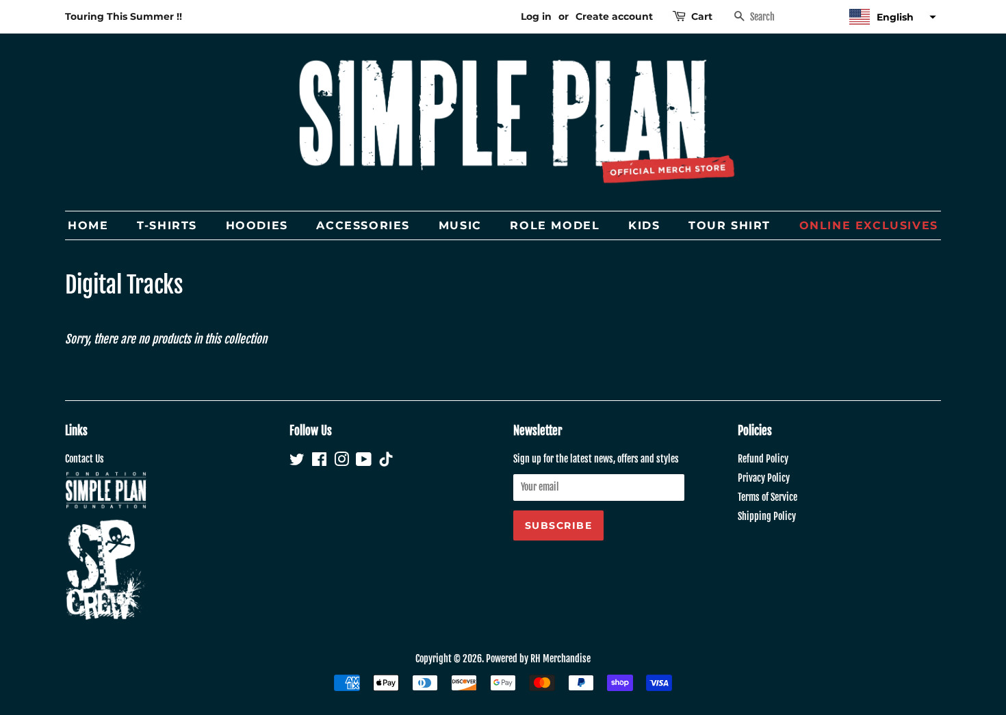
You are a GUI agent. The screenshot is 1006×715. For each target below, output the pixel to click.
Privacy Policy (764, 477)
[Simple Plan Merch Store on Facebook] (319, 461)
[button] (891, 16)
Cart (701, 16)
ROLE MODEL (554, 225)
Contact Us (84, 458)
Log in (536, 16)
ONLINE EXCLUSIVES (868, 225)
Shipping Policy (767, 516)
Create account (614, 16)
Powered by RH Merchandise (538, 658)
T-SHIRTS (167, 225)
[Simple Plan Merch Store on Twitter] (297, 461)
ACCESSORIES (363, 225)
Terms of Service (767, 497)
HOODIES (257, 225)
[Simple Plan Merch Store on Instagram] (341, 461)
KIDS (644, 225)
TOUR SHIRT (729, 225)
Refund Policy (763, 458)
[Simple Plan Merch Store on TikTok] (386, 460)
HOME (88, 225)
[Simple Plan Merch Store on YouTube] (364, 461)
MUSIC (460, 225)
